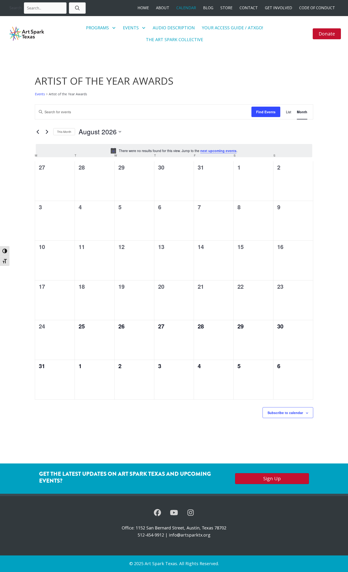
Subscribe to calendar (285, 412)
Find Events (266, 111)
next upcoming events (218, 150)
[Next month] (47, 132)
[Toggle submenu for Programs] (114, 27)
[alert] (174, 150)
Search (15, 7)
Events (40, 94)
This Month (64, 132)
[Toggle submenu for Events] (143, 27)
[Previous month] (37, 132)
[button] (77, 7)
